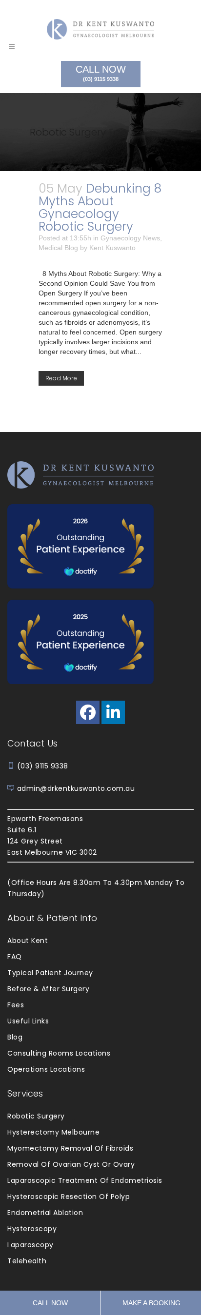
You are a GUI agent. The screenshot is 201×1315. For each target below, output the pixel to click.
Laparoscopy (30, 1245)
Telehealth (26, 1261)
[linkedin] (113, 712)
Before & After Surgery (48, 989)
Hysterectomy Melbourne (53, 1132)
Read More (61, 378)
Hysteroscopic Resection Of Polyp (68, 1196)
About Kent (27, 940)
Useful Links (28, 1021)
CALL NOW (101, 73)
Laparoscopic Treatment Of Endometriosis (84, 1180)
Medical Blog (58, 248)
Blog (14, 1037)
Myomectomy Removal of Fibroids (70, 1148)
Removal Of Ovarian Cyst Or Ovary (71, 1164)
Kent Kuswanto (112, 248)
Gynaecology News (130, 238)
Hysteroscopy (32, 1229)
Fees (15, 1005)
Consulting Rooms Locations (58, 1053)
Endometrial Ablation (45, 1212)
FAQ (14, 957)
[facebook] (88, 712)
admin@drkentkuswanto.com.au (76, 788)
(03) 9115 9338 (42, 766)
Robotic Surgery (36, 1116)
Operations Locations (46, 1069)
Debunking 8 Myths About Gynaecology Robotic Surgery (100, 207)
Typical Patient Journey (50, 973)
